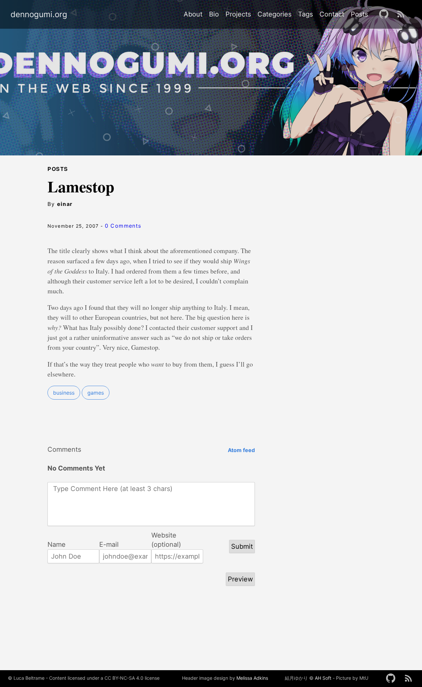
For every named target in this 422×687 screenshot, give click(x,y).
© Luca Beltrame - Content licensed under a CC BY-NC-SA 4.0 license (84, 678)
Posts (359, 14)
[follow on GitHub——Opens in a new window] (385, 14)
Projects (238, 14)
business (64, 392)
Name (56, 544)
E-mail (109, 544)
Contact (331, 14)
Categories (274, 14)
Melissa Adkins (252, 678)
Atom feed (241, 450)
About (193, 14)
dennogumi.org (39, 14)
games (95, 392)
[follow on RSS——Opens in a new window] (403, 14)
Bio (214, 14)
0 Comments (123, 225)
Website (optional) (166, 535)
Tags (305, 14)
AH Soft (323, 678)
